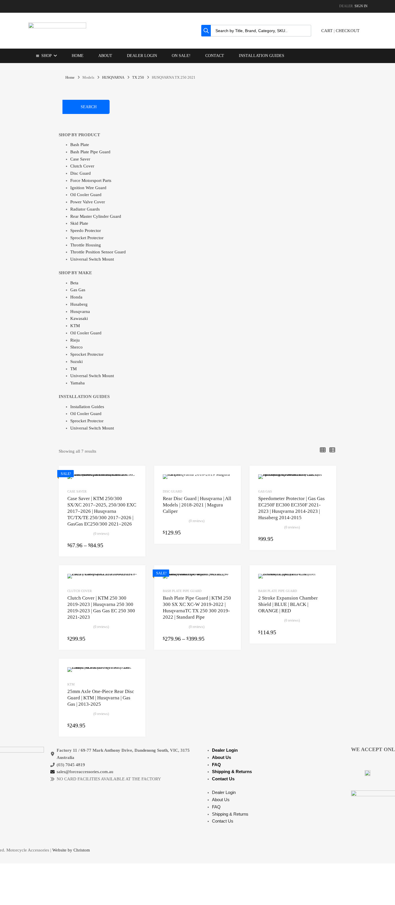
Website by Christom (71, 850)
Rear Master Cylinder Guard (95, 216)
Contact (214, 56)
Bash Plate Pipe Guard (90, 152)
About (105, 56)
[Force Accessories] (57, 27)
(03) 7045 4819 (71, 764)
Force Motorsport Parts (90, 180)
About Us (221, 757)
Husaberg (79, 304)
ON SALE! (181, 56)
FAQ (216, 764)
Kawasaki (79, 318)
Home (78, 56)
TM (73, 368)
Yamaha (77, 383)
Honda (76, 297)
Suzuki (76, 361)
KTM (75, 325)
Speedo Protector (85, 230)
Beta (74, 283)
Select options (133, 546)
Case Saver (80, 159)
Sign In (361, 6)
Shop (46, 56)
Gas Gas (77, 289)
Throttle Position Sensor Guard (98, 252)
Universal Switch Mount (92, 259)
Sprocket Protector (87, 237)
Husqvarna (80, 311)
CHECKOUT (347, 30)
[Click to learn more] (367, 773)
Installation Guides (261, 56)
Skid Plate (79, 223)
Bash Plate (79, 144)
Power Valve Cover (87, 202)
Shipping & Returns (232, 771)
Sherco (76, 347)
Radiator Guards (85, 209)
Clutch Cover (82, 166)
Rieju (75, 340)
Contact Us (223, 778)
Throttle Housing (85, 245)
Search (89, 107)
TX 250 (138, 77)
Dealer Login (142, 56)
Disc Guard (80, 173)
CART (327, 30)
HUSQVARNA (113, 77)
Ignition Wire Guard (88, 187)
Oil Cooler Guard (85, 194)
